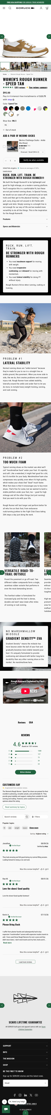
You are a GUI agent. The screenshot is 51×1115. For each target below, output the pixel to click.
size (10, 828)
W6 (6, 125)
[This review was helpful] (41, 952)
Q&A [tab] (31, 722)
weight (17, 828)
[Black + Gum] (11, 108)
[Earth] (22, 108)
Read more (7, 942)
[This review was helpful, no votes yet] (41, 869)
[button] (4, 8)
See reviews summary (38, 87)
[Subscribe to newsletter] (45, 1083)
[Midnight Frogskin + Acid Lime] (45, 108)
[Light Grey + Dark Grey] (39, 108)
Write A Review (25, 772)
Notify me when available (34, 160)
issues (25, 828)
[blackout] (16, 108)
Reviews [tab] (22, 722)
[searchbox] (14, 817)
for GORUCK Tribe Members (25, 2)
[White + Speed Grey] (16, 114)
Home (5, 74)
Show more (33, 828)
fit (4, 828)
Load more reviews (25, 962)
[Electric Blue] (28, 108)
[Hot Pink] (33, 108)
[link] (41, 8)
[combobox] (39, 834)
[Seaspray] (5, 114)
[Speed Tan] (11, 114)
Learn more (7, 171)
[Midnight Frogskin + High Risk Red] (5, 108)
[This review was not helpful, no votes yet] (46, 869)
